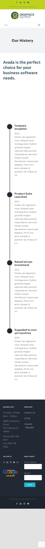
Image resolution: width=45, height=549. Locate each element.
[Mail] (17, 462)
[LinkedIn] (7, 462)
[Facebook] (4, 462)
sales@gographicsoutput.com (27, 6)
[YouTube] (14, 462)
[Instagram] (11, 462)
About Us (30, 413)
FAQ (27, 418)
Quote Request (29, 426)
